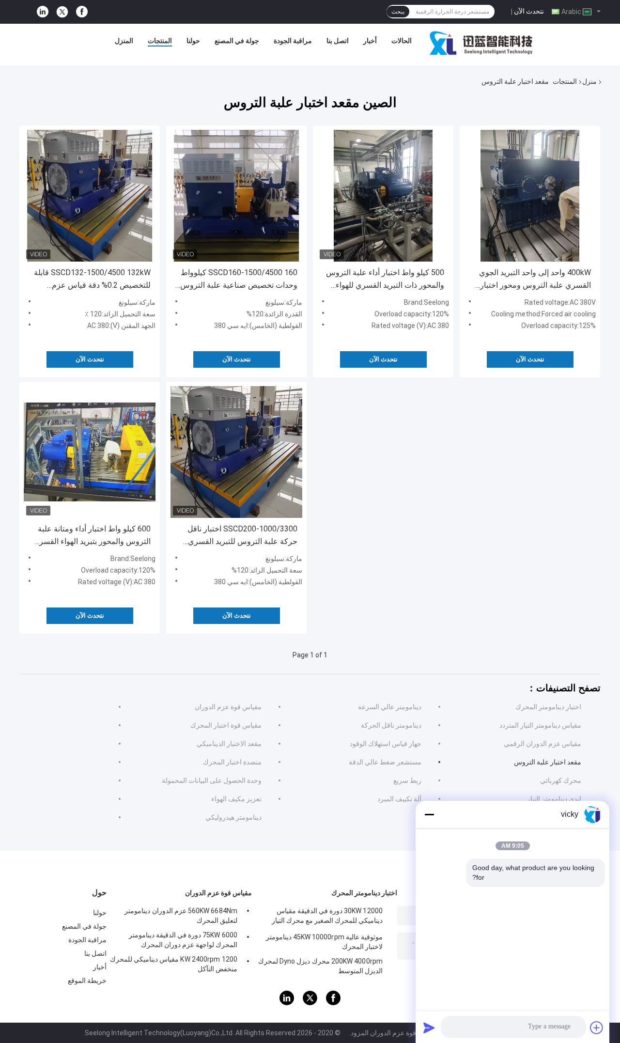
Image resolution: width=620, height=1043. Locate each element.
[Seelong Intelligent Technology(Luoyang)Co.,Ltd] (481, 43)
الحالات (401, 41)
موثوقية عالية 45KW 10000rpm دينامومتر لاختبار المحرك (324, 941)
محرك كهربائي (560, 780)
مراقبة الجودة (293, 41)
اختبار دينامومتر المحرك (548, 707)
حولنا (193, 41)
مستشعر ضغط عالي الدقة (385, 762)
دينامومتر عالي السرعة (389, 707)
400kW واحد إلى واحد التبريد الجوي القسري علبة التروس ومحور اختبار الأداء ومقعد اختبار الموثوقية (535, 280)
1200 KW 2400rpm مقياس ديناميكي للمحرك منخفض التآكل (173, 964)
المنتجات (160, 41)
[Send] (429, 1027)
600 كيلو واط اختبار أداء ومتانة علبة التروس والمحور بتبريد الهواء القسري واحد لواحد (92, 536)
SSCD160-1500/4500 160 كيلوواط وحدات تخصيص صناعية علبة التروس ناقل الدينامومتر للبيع (238, 280)
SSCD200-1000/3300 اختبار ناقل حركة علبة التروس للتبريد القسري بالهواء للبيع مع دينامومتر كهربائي (242, 536)
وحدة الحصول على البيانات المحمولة (212, 780)
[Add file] (597, 1027)
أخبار (370, 41)
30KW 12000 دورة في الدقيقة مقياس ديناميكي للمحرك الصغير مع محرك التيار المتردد (327, 917)
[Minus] (429, 814)
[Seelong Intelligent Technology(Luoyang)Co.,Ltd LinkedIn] (42, 12)
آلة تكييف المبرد (399, 799)
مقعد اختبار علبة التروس (547, 762)
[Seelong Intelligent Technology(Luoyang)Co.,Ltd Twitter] (62, 12)
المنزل (124, 41)
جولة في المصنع (237, 41)
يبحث (397, 11)
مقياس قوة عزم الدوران (228, 707)
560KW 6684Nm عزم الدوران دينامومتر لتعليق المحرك (180, 915)
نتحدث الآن (529, 11)
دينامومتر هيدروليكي (233, 817)
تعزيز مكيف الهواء (236, 799)
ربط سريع (407, 780)
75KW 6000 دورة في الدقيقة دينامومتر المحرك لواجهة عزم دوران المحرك (183, 940)
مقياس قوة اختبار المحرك (226, 725)
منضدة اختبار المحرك (232, 762)
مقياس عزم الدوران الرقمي (542, 743)
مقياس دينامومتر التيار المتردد (540, 725)
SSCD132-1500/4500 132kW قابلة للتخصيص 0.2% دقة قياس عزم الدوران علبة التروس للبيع (92, 280)
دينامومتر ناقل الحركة (391, 725)
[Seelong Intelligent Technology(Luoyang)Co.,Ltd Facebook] (82, 12)
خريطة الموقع (87, 980)
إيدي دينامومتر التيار (554, 799)
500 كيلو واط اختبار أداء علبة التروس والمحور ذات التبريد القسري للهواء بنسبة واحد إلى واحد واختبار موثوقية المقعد (385, 280)
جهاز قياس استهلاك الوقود (385, 743)
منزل (589, 81)
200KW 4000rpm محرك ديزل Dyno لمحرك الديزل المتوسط (320, 966)
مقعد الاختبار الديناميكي (229, 743)
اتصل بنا (337, 41)
